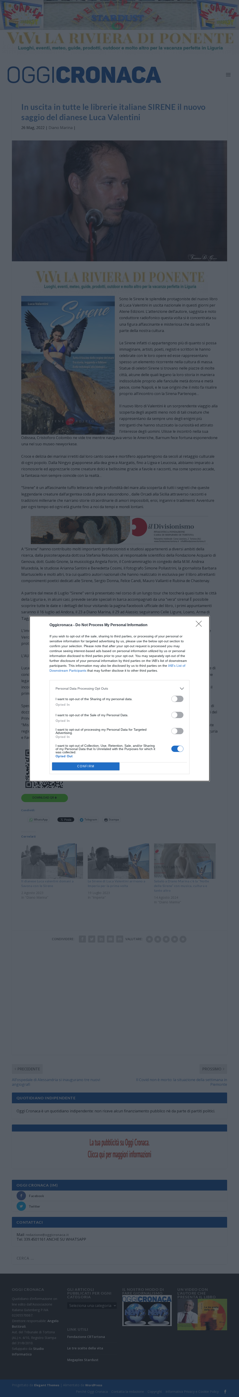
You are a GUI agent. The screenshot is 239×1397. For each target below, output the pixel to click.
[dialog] (119, 698)
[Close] (200, 625)
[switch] (177, 699)
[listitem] (119, 688)
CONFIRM (86, 766)
